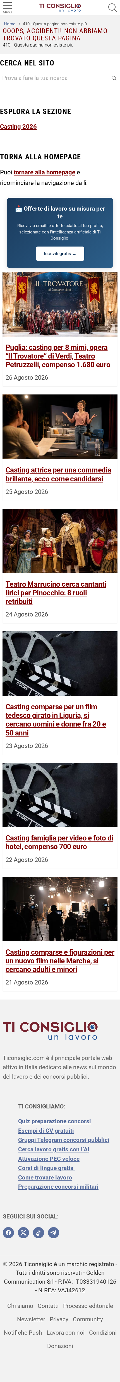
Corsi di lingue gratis (46, 1168)
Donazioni (60, 1346)
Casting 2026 (18, 126)
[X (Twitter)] (23, 1232)
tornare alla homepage (44, 172)
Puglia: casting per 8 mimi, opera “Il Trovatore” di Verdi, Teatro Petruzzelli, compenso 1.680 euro (58, 356)
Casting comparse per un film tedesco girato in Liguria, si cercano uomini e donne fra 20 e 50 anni (56, 720)
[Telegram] (53, 1232)
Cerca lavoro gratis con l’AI (53, 1149)
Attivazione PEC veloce (49, 1159)
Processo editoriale (88, 1306)
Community (88, 1319)
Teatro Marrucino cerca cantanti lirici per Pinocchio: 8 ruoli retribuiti (56, 593)
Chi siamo (20, 1306)
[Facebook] (8, 1232)
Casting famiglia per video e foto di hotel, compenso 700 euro (59, 842)
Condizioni (103, 1332)
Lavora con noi (66, 1332)
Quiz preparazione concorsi (54, 1121)
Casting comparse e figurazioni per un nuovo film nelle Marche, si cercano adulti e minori (60, 961)
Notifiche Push (23, 1332)
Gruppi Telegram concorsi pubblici (63, 1140)
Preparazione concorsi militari (58, 1186)
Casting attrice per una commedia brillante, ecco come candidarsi (58, 474)
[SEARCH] (112, 8)
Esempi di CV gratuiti (46, 1130)
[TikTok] (38, 1232)
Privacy (59, 1319)
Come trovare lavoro (45, 1177)
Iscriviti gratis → (60, 253)
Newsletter (31, 1319)
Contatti (48, 1306)
